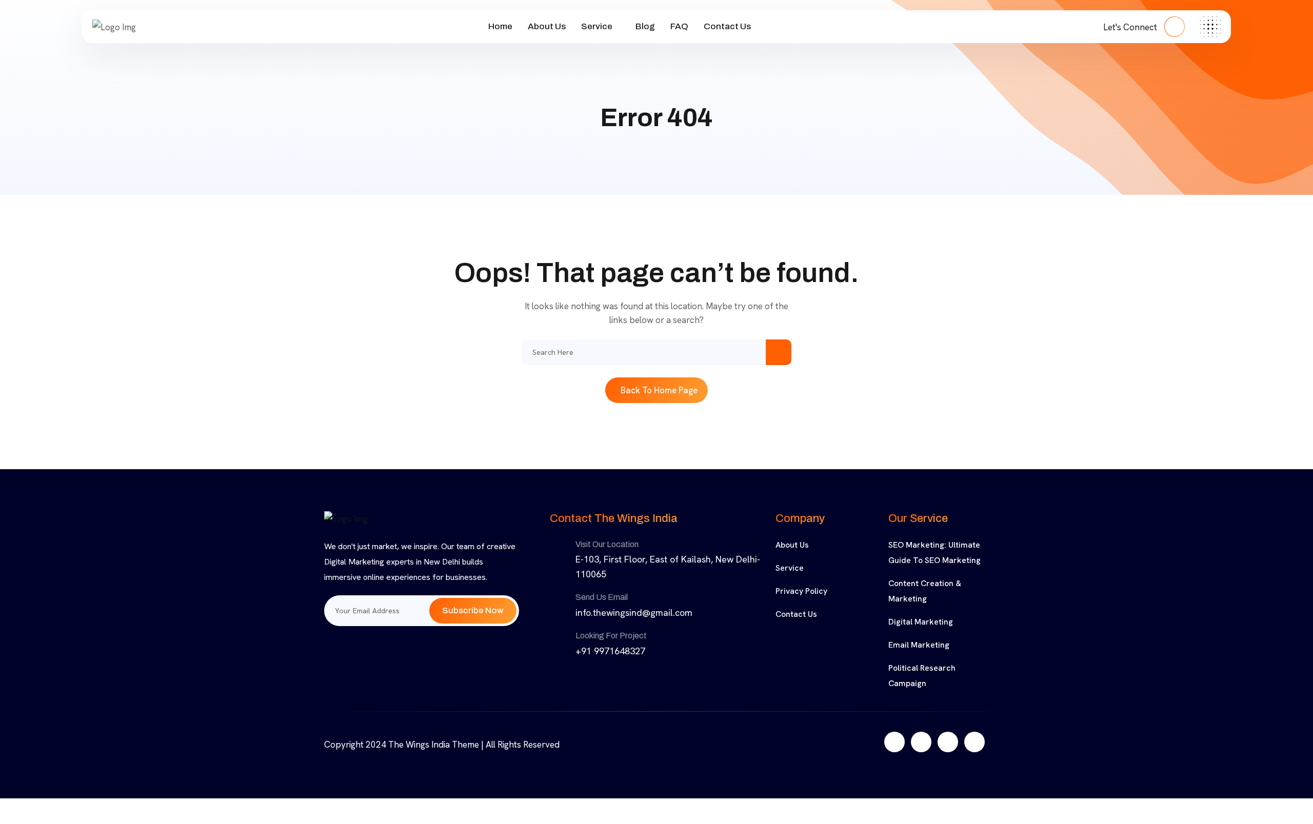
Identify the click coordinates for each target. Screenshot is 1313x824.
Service (596, 26)
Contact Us (727, 26)
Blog (645, 26)
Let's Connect (1131, 27)
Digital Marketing (920, 621)
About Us (547, 26)
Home (500, 26)
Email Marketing (918, 644)
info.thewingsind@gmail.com (633, 612)
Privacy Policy (801, 591)
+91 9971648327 (610, 651)
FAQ (679, 26)
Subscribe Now (473, 610)
